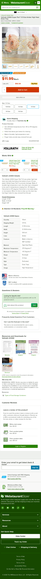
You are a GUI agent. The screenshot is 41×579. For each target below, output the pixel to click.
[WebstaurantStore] (20, 496)
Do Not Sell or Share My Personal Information (20, 569)
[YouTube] (7, 507)
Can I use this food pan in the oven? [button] (16, 322)
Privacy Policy (25, 313)
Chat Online (11, 547)
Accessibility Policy (20, 566)
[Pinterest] (23, 507)
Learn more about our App (16, 489)
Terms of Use (15, 313)
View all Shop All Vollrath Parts (28, 148)
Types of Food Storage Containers (21, 395)
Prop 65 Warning (27, 209)
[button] (4, 66)
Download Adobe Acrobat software (11, 376)
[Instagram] (2, 507)
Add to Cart (14, 170)
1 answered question (17, 23)
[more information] (27, 121)
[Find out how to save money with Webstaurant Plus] (2, 161)
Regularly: (5, 76)
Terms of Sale (20, 556)
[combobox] (20, 7)
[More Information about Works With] (12, 155)
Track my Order (20, 542)
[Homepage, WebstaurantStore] (20, 3)
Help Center (20, 536)
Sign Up (35, 467)
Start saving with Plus (14, 479)
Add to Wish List (20, 97)
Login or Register (20, 446)
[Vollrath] (10, 148)
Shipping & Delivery (29, 547)
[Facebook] (13, 507)
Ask (34, 305)
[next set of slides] (39, 165)
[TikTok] (18, 507)
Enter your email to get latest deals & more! (18, 463)
